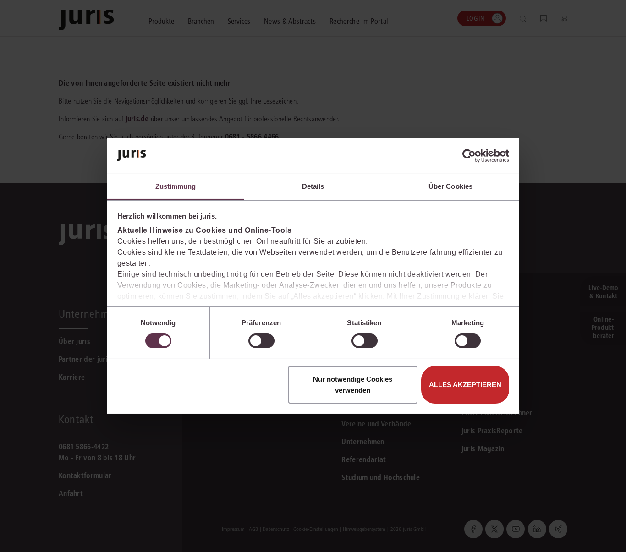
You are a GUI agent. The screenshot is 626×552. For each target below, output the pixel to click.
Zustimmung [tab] (175, 186)
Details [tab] (313, 186)
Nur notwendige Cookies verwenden (352, 384)
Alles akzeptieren (465, 384)
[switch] (261, 340)
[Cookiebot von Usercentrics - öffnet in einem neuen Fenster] (469, 156)
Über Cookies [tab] (450, 186)
